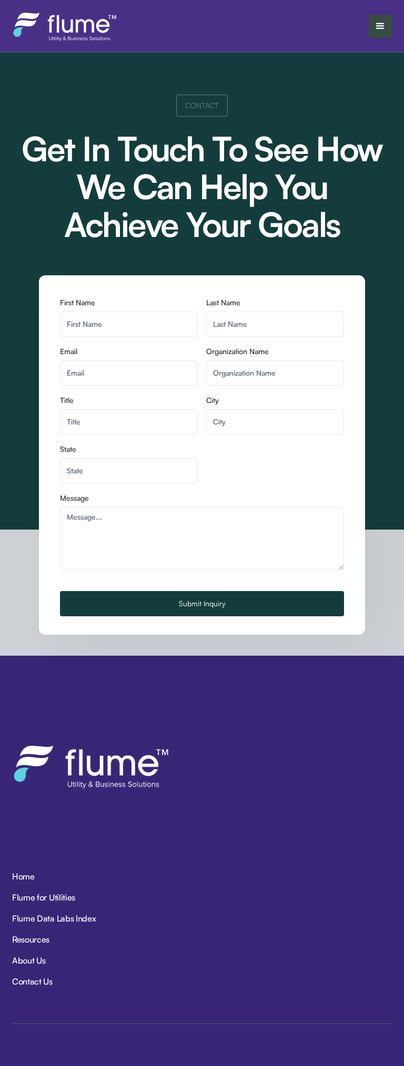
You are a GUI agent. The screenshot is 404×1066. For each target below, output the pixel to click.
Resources (30, 939)
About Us (28, 960)
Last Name (223, 302)
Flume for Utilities (43, 897)
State (68, 448)
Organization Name (237, 351)
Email (68, 351)
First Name (77, 302)
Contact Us (32, 981)
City (212, 400)
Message (74, 497)
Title (67, 400)
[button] (380, 26)
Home (23, 876)
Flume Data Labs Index (54, 918)
